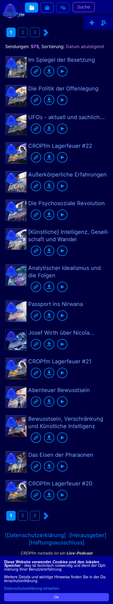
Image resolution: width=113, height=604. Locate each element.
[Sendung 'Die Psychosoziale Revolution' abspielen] (62, 215)
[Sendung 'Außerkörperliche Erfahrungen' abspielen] (62, 186)
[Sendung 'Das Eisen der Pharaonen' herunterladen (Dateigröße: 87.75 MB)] (49, 466)
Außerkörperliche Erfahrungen (67, 174)
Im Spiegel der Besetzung (61, 60)
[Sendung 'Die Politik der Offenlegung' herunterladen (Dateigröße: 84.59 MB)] (49, 100)
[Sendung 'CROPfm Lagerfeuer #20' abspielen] (62, 495)
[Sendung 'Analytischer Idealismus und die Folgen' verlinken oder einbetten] (36, 287)
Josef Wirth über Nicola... (61, 332)
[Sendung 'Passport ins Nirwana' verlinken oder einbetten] (36, 315)
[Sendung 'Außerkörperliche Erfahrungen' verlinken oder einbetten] (36, 186)
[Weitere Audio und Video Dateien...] (47, 7)
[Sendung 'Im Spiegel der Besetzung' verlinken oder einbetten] (36, 71)
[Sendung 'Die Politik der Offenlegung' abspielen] (62, 100)
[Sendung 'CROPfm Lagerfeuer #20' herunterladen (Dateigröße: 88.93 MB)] (49, 495)
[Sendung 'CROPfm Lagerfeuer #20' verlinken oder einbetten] (36, 495)
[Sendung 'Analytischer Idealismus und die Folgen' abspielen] (62, 287)
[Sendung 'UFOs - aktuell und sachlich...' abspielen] (62, 128)
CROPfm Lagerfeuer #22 (60, 146)
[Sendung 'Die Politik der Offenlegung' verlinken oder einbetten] (36, 100)
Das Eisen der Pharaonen (60, 455)
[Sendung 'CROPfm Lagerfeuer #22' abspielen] (62, 157)
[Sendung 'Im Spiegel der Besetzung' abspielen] (62, 71)
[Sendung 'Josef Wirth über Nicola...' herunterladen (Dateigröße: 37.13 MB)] (49, 344)
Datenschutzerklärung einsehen (31, 588)
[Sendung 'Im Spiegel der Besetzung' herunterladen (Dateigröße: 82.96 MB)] (49, 71)
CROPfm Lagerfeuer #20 (60, 483)
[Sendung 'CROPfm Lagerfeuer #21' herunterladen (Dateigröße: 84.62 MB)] (49, 373)
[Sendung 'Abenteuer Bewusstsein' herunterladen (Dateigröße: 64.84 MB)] (49, 401)
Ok (56, 597)
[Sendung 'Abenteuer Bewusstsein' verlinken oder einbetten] (36, 401)
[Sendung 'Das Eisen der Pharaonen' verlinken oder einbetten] (36, 466)
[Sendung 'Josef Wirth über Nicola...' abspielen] (62, 344)
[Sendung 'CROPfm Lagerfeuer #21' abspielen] (62, 373)
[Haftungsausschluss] (56, 542)
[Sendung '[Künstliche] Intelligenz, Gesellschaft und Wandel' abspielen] (62, 251)
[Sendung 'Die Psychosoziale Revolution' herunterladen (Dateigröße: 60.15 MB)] (49, 215)
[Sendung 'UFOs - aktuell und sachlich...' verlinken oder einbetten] (36, 128)
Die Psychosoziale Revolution (66, 203)
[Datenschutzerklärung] (35, 535)
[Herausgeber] (87, 535)
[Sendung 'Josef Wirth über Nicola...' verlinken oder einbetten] (36, 344)
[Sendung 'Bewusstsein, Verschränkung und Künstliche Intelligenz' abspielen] (62, 437)
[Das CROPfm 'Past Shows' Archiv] (31, 7)
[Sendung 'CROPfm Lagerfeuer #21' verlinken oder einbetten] (36, 373)
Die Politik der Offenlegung (63, 88)
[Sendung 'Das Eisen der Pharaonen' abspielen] (62, 466)
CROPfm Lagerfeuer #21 (59, 361)
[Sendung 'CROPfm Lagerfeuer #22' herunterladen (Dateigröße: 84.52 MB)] (49, 157)
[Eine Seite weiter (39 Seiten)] (46, 32)
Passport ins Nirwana (55, 304)
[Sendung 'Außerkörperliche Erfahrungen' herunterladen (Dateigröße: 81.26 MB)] (49, 186)
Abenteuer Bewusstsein (59, 390)
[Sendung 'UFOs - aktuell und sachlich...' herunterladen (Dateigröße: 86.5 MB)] (49, 128)
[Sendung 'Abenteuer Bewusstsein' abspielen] (62, 401)
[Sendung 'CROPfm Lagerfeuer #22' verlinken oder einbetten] (36, 157)
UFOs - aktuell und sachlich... (66, 117)
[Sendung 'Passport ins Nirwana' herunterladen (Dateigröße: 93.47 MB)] (49, 315)
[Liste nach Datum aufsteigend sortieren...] (103, 23)
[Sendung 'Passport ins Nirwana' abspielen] (62, 315)
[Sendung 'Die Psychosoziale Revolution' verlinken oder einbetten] (36, 215)
